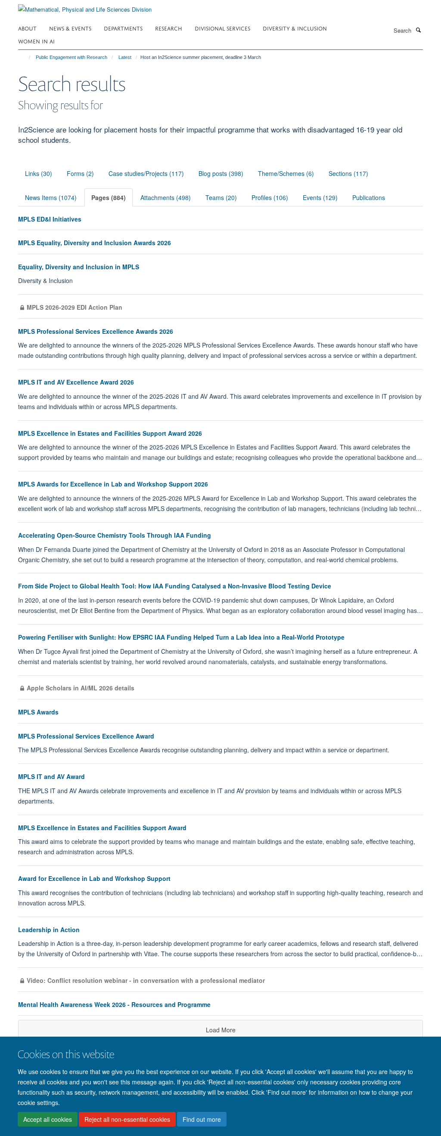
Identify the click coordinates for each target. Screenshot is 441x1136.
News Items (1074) (51, 197)
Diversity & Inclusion (295, 28)
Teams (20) (221, 197)
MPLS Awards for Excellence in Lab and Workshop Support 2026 (113, 484)
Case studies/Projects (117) (146, 173)
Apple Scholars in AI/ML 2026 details (80, 687)
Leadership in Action (49, 929)
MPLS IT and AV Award (51, 776)
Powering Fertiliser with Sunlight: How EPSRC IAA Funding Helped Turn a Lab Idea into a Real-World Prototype (181, 637)
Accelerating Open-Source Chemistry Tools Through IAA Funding (114, 535)
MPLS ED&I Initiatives (49, 219)
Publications (368, 197)
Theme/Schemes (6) (286, 173)
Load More (221, 1029)
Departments (123, 28)
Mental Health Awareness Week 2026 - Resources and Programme (114, 1004)
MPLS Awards (38, 712)
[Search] (418, 29)
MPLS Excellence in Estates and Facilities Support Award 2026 (110, 433)
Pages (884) (108, 197)
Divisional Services (222, 28)
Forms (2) (80, 173)
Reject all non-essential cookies (127, 1119)
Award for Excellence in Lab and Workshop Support (94, 878)
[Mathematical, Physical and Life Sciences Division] (85, 6)
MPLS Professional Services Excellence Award (86, 736)
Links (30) (38, 173)
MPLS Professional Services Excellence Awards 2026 (95, 331)
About (27, 28)
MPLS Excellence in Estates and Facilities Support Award (102, 827)
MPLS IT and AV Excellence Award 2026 (76, 382)
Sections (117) (348, 173)
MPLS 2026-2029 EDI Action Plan (74, 307)
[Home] (26, 57)
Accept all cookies (47, 1119)
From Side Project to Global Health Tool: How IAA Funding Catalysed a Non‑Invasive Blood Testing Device (174, 586)
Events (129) (320, 197)
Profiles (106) (270, 197)
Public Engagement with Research (71, 57)
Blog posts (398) (221, 173)
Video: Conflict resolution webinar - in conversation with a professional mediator (146, 980)
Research (168, 28)
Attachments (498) (165, 197)
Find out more (202, 1119)
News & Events (70, 28)
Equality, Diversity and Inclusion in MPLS (78, 266)
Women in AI (36, 41)
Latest (124, 57)
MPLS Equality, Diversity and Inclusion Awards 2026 (94, 242)
